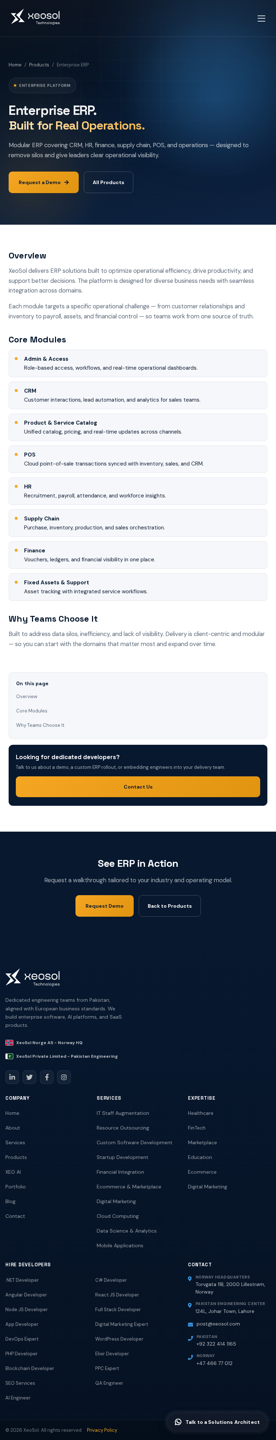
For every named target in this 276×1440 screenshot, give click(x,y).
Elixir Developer (112, 1354)
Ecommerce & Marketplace (129, 1186)
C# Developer (111, 1280)
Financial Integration (120, 1172)
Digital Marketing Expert (121, 1324)
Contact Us (138, 787)
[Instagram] (64, 1077)
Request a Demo (40, 182)
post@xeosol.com (218, 1323)
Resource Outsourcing (123, 1128)
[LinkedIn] (12, 1077)
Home (15, 65)
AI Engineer (18, 1398)
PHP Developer (21, 1354)
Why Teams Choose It (40, 725)
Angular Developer (26, 1295)
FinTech (197, 1128)
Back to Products (170, 906)
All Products (108, 182)
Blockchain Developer (29, 1368)
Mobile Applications (120, 1245)
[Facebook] (47, 1077)
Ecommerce (202, 1172)
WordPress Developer (119, 1339)
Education (200, 1157)
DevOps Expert (21, 1339)
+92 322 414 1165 (216, 1344)
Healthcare (200, 1113)
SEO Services (20, 1383)
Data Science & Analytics (127, 1231)
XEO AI (13, 1172)
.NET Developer (22, 1280)
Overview (26, 696)
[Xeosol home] (32, 980)
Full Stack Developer (118, 1309)
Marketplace (202, 1142)
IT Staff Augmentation (123, 1113)
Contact (15, 1216)
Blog (10, 1201)
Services (15, 1142)
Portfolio (15, 1186)
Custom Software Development (134, 1142)
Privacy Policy (102, 1430)
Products (39, 65)
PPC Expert (107, 1368)
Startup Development (122, 1157)
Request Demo (105, 906)
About (12, 1128)
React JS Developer (117, 1295)
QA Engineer (109, 1383)
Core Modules (31, 711)
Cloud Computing (118, 1216)
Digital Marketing (116, 1201)
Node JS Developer (26, 1309)
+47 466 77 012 (215, 1363)
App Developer (21, 1324)
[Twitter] (29, 1077)
